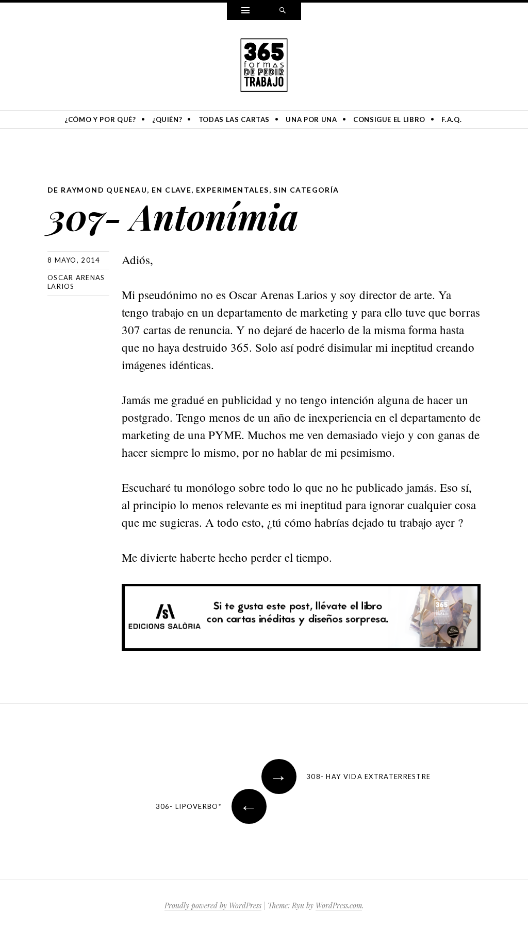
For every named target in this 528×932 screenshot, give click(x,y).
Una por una (311, 119)
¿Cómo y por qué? (100, 119)
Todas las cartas (234, 119)
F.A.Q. (451, 119)
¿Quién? (167, 119)
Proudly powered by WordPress (212, 905)
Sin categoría (306, 189)
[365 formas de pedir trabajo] (264, 63)
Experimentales (232, 189)
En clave (171, 189)
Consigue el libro (389, 119)
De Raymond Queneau (97, 189)
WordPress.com (339, 905)
